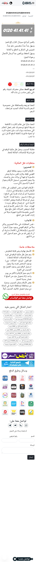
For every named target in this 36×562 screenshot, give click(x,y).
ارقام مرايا (18, 315)
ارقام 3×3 (6, 312)
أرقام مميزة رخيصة (10, 344)
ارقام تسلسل (29, 312)
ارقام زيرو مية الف (27, 341)
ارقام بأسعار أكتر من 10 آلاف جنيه (18, 337)
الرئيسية (30, 16)
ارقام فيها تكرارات (17, 312)
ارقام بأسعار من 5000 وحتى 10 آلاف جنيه (18, 333)
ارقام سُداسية (8, 319)
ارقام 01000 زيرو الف (25, 344)
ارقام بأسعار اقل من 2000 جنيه (18, 326)
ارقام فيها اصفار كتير (25, 323)
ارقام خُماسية (8, 315)
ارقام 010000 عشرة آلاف (11, 341)
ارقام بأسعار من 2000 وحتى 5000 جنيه (18, 330)
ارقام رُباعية (28, 315)
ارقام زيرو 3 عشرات (10, 323)
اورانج (24, 16)
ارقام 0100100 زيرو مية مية (23, 319)
